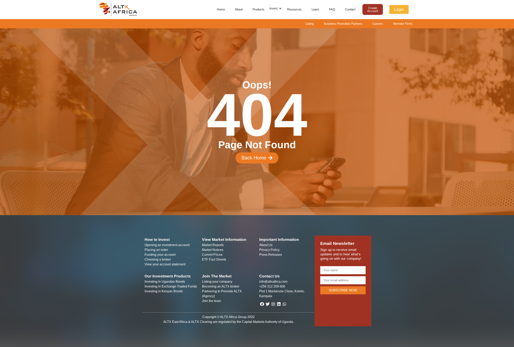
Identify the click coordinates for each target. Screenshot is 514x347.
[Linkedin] (279, 304)
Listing (309, 23)
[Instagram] (273, 304)
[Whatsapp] (284, 304)
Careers (377, 23)
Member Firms (403, 23)
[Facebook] (262, 304)
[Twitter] (267, 304)
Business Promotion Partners (343, 23)
